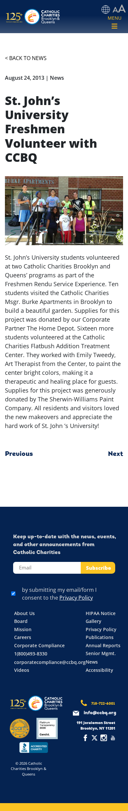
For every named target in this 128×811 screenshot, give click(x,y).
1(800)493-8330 (30, 654)
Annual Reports (103, 645)
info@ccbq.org (100, 713)
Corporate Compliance (39, 645)
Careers (22, 637)
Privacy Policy (76, 597)
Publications (100, 637)
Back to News (28, 58)
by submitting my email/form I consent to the (59, 593)
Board (21, 621)
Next (115, 454)
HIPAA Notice (101, 613)
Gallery (93, 621)
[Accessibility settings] (119, 8)
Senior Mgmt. (101, 653)
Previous (19, 454)
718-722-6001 (103, 704)
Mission (23, 629)
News (92, 662)
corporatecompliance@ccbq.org (50, 662)
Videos (21, 670)
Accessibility (99, 670)
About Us (24, 613)
